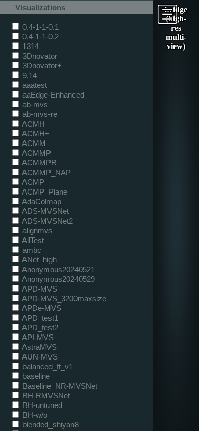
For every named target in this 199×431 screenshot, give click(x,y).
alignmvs (36, 230)
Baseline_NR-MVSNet (58, 385)
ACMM (33, 143)
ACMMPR (38, 162)
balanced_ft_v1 (46, 366)
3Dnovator (38, 56)
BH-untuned (41, 405)
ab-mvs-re (38, 114)
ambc (30, 250)
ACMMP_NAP (45, 172)
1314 (29, 46)
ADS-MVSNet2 (46, 221)
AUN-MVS (39, 356)
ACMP (32, 182)
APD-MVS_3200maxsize (63, 298)
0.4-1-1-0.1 (39, 26)
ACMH (32, 123)
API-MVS (37, 337)
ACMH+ (34, 133)
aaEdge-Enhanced (52, 94)
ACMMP (35, 153)
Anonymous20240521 (57, 269)
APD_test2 (39, 327)
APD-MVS (38, 288)
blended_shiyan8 (49, 424)
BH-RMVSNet (45, 395)
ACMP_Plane (43, 191)
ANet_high (38, 259)
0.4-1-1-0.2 (39, 36)
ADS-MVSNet (44, 211)
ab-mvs (34, 104)
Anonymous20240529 (57, 279)
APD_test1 (39, 318)
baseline (35, 376)
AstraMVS (38, 347)
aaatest (33, 85)
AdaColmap (40, 201)
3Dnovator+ (41, 65)
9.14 (28, 75)
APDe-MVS (40, 308)
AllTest (32, 240)
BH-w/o (33, 415)
